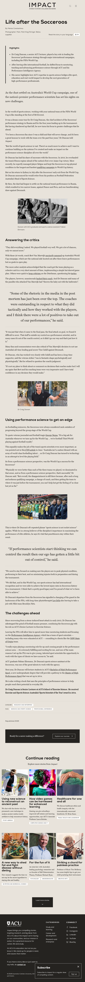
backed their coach (44, 278)
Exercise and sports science (21, 709)
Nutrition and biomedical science (14, 884)
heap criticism (35, 273)
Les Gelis (56, 600)
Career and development (51, 934)
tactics (73, 273)
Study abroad (8, 820)
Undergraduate (47, 878)
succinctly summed (53, 255)
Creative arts (63, 878)
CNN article (30, 450)
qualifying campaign (46, 167)
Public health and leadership (68, 817)
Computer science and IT (39, 823)
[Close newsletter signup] (78, 966)
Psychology (34, 878)
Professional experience (43, 709)
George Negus (51, 435)
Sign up (74, 974)
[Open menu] (76, 6)
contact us (21, 964)
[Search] (70, 6)
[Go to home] (42, 6)
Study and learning (50, 928)
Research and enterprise (23, 705)
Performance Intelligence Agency (25, 635)
